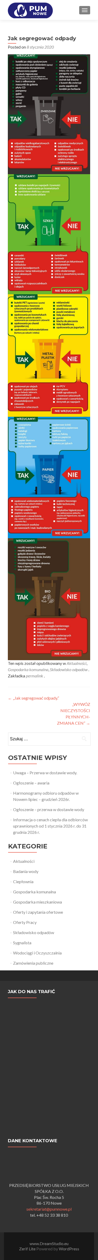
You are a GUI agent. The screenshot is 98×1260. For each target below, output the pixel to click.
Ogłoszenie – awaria (31, 782)
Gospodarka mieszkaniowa (37, 901)
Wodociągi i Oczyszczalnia (37, 952)
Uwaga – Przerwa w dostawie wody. (45, 772)
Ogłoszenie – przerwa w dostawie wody (48, 809)
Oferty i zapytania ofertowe (38, 912)
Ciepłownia (23, 881)
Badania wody (25, 871)
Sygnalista (22, 942)
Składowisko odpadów (69, 669)
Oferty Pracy (25, 922)
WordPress (68, 1248)
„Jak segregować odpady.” (33, 697)
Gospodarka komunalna (28, 669)
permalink (35, 675)
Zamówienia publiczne (33, 962)
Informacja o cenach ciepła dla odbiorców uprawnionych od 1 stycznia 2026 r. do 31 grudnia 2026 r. (50, 826)
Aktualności (77, 663)
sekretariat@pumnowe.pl (49, 1208)
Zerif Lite (27, 1248)
